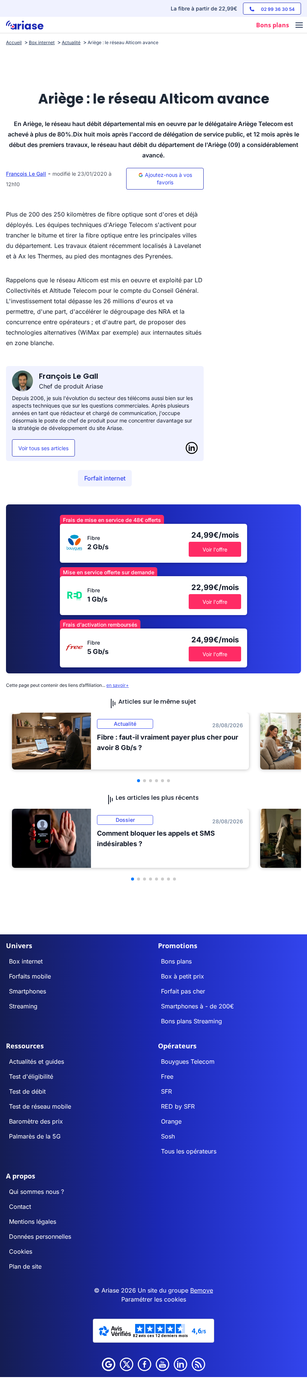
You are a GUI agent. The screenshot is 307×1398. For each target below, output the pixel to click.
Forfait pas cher (183, 991)
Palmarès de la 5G (35, 1136)
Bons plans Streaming (191, 1021)
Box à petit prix (182, 976)
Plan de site (25, 1266)
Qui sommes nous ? (36, 1191)
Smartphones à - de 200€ (197, 1006)
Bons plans (176, 961)
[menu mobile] (299, 25)
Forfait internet (104, 478)
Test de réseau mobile (40, 1106)
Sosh (168, 1136)
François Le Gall (26, 173)
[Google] (108, 1364)
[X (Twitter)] (126, 1364)
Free (167, 1076)
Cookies (20, 1251)
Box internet (26, 961)
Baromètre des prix (36, 1121)
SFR (166, 1091)
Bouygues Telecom (188, 1061)
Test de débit (27, 1091)
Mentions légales (32, 1221)
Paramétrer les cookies (153, 1299)
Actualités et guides (36, 1061)
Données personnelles (40, 1236)
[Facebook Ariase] (144, 1364)
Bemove (201, 1290)
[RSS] (198, 1364)
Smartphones (27, 991)
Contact (20, 1206)
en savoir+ (117, 685)
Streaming (23, 1006)
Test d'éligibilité (31, 1076)
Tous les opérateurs (188, 1151)
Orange (171, 1121)
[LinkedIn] (192, 448)
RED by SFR (178, 1106)
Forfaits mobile (30, 976)
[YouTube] (162, 1364)
